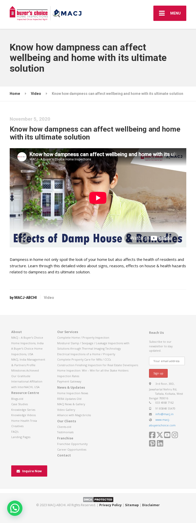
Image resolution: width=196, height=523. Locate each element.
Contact (64, 455)
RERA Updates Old (69, 399)
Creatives (17, 426)
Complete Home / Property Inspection (83, 337)
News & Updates (71, 387)
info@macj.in (164, 414)
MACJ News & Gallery (71, 404)
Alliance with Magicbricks (74, 415)
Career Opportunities (71, 449)
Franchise (65, 438)
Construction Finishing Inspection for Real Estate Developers (97, 365)
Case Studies (19, 404)
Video (49, 298)
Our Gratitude (20, 376)
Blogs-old (17, 399)
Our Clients (66, 421)
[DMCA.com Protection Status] (98, 499)
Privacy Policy (110, 505)
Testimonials (65, 432)
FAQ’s (14, 431)
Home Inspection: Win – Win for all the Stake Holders (92, 370)
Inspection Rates (68, 376)
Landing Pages (20, 437)
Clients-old (64, 427)
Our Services (67, 331)
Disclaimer (151, 505)
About (16, 331)
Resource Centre (25, 392)
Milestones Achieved (25, 370)
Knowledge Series (23, 410)
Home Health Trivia (24, 421)
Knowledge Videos (23, 415)
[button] (14, 508)
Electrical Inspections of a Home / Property (86, 354)
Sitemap (132, 505)
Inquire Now (32, 471)
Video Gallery (66, 410)
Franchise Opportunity (72, 444)
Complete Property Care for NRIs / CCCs (84, 359)
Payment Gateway (69, 381)
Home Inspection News (72, 393)
